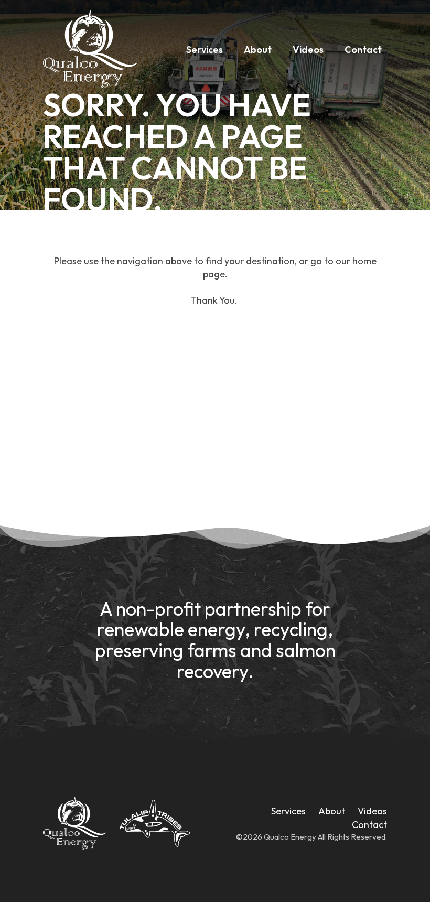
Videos (308, 50)
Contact (363, 50)
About (258, 50)
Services (204, 50)
